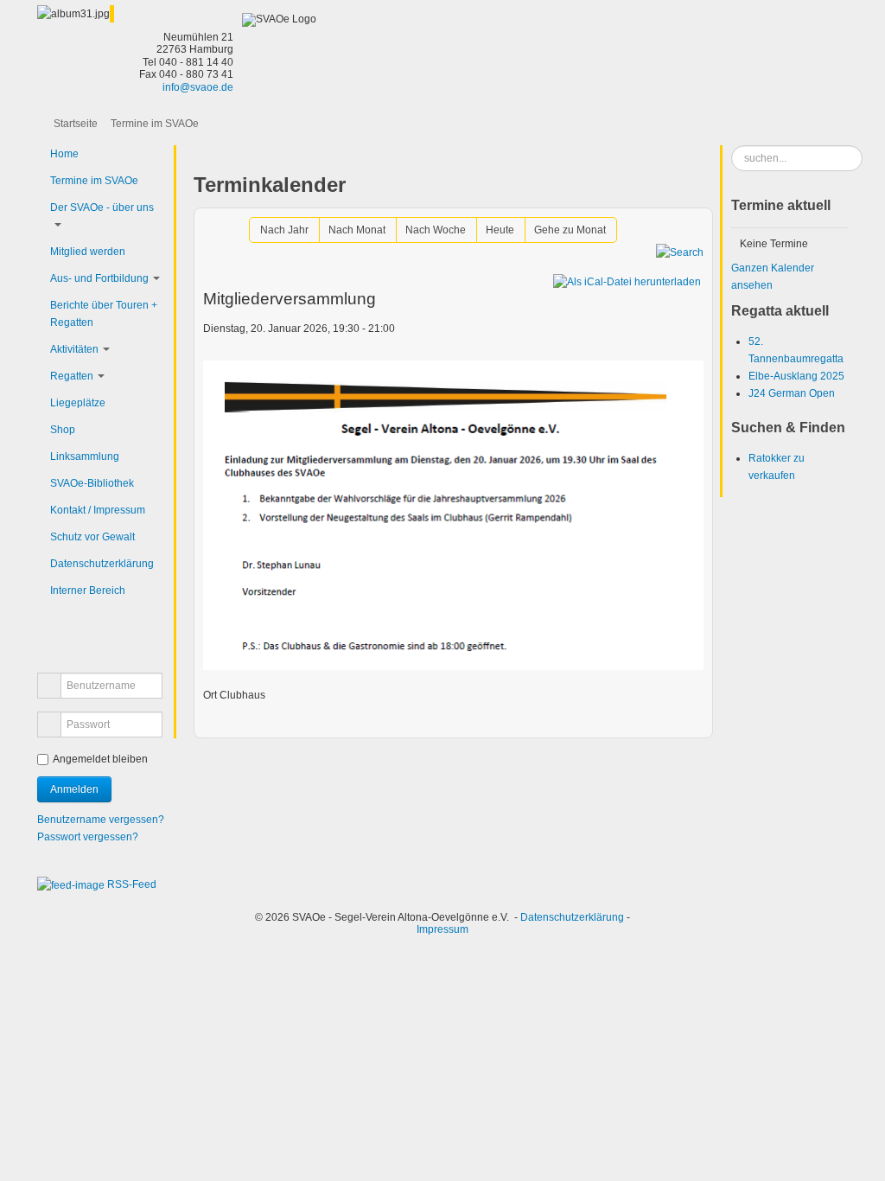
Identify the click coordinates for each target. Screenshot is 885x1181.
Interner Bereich (87, 590)
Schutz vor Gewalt (92, 537)
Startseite (76, 124)
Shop (62, 430)
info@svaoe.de (197, 87)
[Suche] (680, 252)
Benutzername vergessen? (100, 820)
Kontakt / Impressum (97, 510)
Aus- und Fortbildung (99, 278)
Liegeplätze (77, 403)
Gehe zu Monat (570, 230)
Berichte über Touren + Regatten (103, 314)
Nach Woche (435, 230)
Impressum (442, 929)
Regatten (71, 376)
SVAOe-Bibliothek (92, 483)
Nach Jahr (284, 230)
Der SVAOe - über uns (102, 207)
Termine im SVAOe (94, 181)
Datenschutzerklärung (102, 564)
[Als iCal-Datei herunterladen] (627, 282)
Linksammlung (84, 456)
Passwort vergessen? (87, 837)
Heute (500, 230)
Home (64, 154)
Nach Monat (356, 230)
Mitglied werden (87, 252)
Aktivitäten (74, 349)
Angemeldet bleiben (100, 759)
